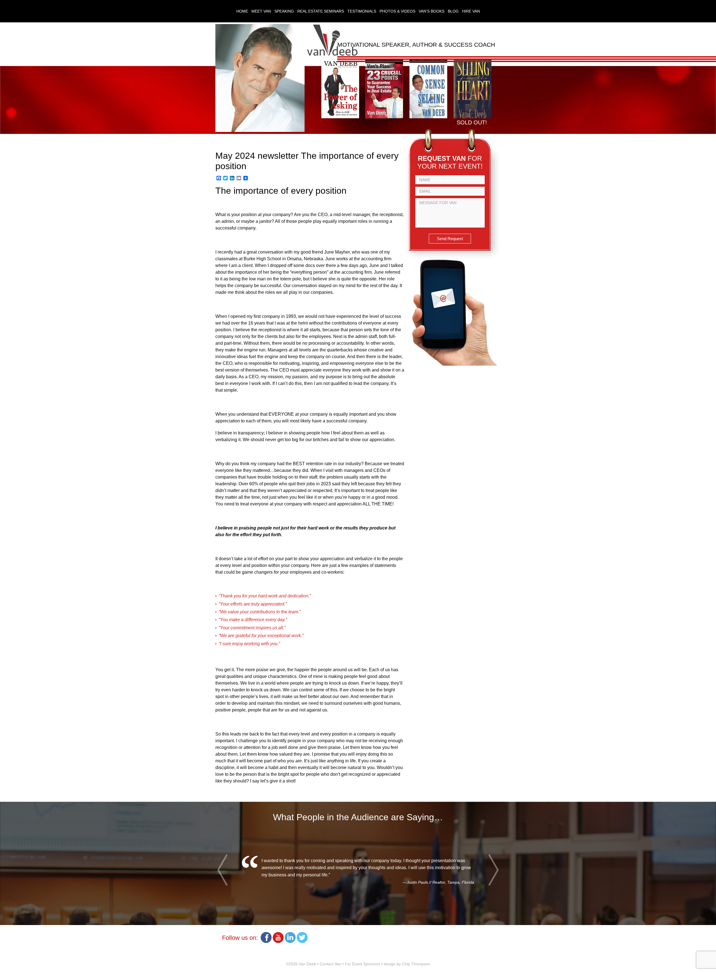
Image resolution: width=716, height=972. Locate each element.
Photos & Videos (397, 11)
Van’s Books (431, 11)
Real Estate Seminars (320, 11)
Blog (453, 11)
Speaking (284, 11)
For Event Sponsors (362, 964)
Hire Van (471, 11)
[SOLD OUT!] (472, 116)
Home (242, 11)
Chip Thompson (416, 964)
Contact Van (330, 964)
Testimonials (361, 11)
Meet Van (261, 11)
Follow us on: (240, 937)
